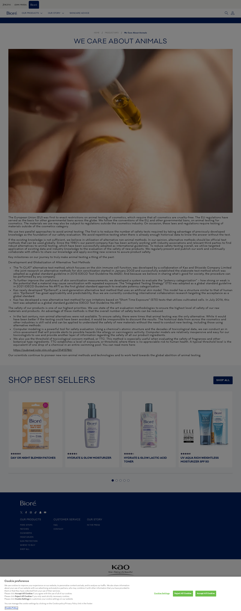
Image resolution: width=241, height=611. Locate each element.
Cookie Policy (11, 608)
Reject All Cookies (182, 593)
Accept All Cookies (206, 593)
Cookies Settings (162, 593)
